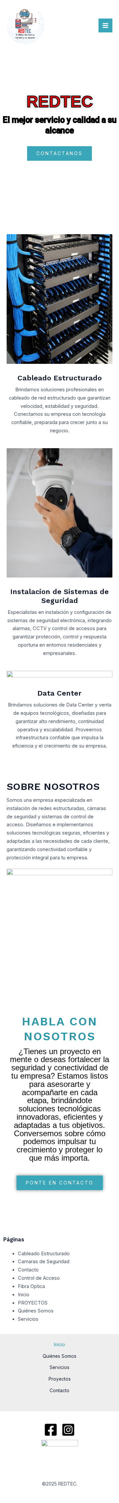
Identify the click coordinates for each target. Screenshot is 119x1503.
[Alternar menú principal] (105, 25)
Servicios (28, 1319)
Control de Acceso (39, 1278)
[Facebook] (51, 1430)
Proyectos (60, 1379)
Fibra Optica (31, 1286)
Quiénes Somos (36, 1311)
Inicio (23, 1295)
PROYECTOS (33, 1303)
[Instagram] (68, 1430)
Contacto (28, 1270)
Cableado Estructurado (44, 1254)
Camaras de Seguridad (43, 1262)
